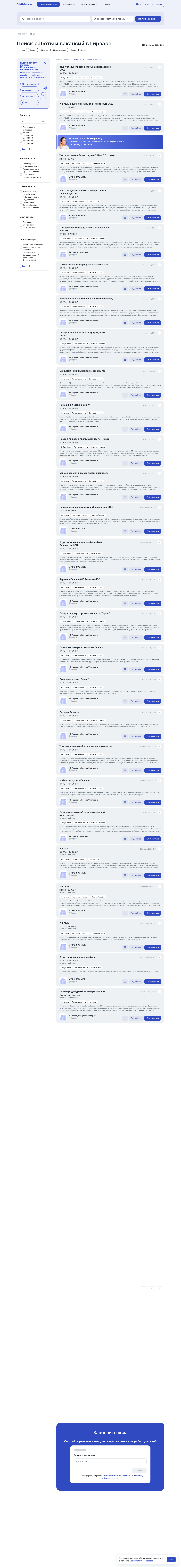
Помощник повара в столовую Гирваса (81, 647)
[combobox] (53, 19)
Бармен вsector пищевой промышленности (83, 473)
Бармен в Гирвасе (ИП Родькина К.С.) (80, 579)
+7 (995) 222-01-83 (81, 144)
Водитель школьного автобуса (77, 957)
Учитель (64, 848)
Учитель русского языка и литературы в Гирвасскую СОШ (82, 192)
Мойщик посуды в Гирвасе (74, 780)
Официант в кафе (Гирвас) (74, 679)
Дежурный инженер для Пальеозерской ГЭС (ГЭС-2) (84, 229)
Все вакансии (69, 4)
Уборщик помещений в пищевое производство (85, 746)
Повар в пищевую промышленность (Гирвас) (84, 439)
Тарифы (107, 4)
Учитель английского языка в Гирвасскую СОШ (86, 103)
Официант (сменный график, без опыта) (82, 371)
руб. (43, 121)
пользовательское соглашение (119, 1476)
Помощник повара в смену (74, 405)
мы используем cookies (141, 1561)
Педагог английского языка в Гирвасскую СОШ (86, 507)
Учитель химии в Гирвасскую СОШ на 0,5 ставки (87, 155)
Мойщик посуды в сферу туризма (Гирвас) (83, 264)
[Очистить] (83, 18)
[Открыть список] (87, 18)
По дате (78, 59)
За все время (92, 59)
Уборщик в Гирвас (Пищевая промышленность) (86, 298)
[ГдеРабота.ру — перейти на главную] (24, 4)
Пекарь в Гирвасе (69, 712)
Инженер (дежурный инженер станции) (82, 812)
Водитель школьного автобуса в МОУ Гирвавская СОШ (80, 544)
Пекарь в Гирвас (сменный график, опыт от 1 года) (84, 334)
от (23, 121)
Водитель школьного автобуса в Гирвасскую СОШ (85, 68)
